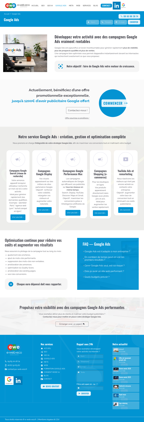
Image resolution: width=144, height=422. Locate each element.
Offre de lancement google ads (125, 359)
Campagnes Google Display (44, 172)
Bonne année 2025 (125, 377)
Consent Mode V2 (50, 372)
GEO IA (45, 355)
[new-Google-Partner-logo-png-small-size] (123, 5)
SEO (44, 352)
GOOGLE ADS (48, 359)
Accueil (6, 14)
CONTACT (46, 379)
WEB (44, 365)
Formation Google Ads (53, 369)
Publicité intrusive (125, 386)
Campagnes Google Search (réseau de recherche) (18, 173)
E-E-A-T (121, 349)
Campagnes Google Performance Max (73, 172)
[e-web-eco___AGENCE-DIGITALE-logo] (18, 5)
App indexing (123, 403)
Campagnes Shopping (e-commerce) (100, 174)
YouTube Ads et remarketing (126, 172)
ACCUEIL (46, 348)
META (44, 362)
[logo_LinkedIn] (117, 6)
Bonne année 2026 (125, 368)
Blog (44, 376)
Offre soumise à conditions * (77, 118)
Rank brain (122, 394)
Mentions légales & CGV (49, 419)
